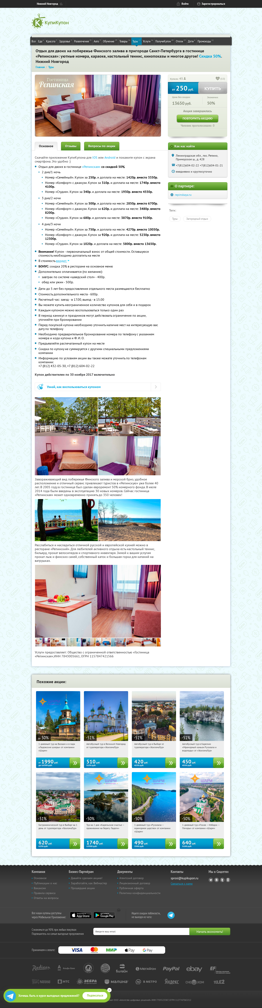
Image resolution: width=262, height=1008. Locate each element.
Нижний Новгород (47, 4)
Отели (181, 41)
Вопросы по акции (101, 146)
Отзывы (70, 146)
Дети (191, 41)
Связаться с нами (182, 883)
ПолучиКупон (164, 41)
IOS (95, 157)
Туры (136, 41)
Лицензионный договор (134, 883)
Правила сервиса (44, 893)
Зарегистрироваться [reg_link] (213, 4)
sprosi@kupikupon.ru (184, 878)
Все (34, 41)
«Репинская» (91, 167)
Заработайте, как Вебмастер (89, 883)
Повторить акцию (197, 118)
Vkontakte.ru (216, 880)
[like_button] (218, 79)
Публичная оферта (131, 888)
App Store (80, 915)
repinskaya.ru (183, 195)
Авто (97, 41)
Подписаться (95, 995)
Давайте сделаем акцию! (86, 878)
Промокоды (206, 41)
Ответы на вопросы (46, 898)
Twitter (222, 880)
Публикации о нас (45, 883)
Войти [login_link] (185, 4)
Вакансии (40, 888)
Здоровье (65, 41)
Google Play (104, 915)
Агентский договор (131, 878)
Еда (41, 41)
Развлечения (82, 41)
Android (110, 157)
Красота (51, 41)
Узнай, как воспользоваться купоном (74, 387)
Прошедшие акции (83, 888)
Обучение (110, 41)
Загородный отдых (197, 218)
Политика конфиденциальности (139, 893)
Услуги (148, 41)
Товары (124, 41)
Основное (46, 146)
